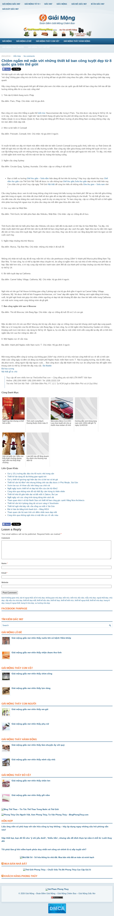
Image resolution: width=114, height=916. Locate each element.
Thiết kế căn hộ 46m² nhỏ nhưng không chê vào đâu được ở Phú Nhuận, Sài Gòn (42, 482)
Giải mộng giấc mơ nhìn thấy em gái (30, 709)
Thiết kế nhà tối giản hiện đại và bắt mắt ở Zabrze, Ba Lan (32, 494)
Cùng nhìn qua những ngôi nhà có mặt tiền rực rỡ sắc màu (32, 515)
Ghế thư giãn (68, 181)
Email (4, 573)
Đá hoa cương (7, 369)
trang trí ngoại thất (12, 603)
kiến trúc (41, 113)
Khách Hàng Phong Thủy (20, 876)
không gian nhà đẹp (54, 598)
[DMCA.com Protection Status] (57, 913)
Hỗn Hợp (17, 56)
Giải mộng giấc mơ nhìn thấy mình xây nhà (33, 759)
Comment (5, 538)
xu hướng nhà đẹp (42, 603)
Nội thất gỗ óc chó (9, 372)
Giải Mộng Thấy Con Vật (47, 41)
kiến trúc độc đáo (77, 598)
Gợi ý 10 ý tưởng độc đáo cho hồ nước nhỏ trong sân (30, 473)
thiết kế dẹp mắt (29, 600)
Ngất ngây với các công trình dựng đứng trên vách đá (30, 497)
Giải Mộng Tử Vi (32, 4)
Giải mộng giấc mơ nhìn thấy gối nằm (31, 795)
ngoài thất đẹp (102, 598)
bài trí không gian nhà (10, 598)
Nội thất (51, 184)
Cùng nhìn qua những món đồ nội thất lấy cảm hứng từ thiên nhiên (36, 491)
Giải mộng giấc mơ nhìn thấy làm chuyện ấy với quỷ (38, 745)
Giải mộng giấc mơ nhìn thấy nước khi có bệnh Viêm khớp (41, 638)
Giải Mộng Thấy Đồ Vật (39, 47)
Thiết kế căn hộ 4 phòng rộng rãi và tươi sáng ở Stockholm (33, 503)
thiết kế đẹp (55, 600)
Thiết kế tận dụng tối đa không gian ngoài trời (26, 476)
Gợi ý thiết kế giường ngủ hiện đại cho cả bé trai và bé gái (32, 479)
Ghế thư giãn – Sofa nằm (38, 178)
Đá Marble (47, 366)
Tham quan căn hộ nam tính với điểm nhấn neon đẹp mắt (32, 512)
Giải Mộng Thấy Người (13, 47)
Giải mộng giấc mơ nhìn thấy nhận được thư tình (37, 652)
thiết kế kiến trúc (67, 600)
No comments (29, 56)
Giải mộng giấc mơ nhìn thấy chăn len (31, 780)
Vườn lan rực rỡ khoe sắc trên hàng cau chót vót (28, 485)
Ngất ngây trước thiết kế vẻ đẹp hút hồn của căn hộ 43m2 (32, 488)
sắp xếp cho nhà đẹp (13, 600)
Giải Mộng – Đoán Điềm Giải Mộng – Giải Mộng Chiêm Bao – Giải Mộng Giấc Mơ (60, 893)
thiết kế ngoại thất (82, 600)
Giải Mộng (7, 41)
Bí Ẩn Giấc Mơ (97, 4)
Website (4, 582)
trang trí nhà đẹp (27, 603)
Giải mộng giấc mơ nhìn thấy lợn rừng (31, 688)
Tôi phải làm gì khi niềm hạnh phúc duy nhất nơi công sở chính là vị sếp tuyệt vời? (43, 849)
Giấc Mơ (48, 4)
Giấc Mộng (62, 4)
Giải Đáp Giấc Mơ (10, 9)
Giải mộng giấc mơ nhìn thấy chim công (32, 673)
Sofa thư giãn (81, 181)
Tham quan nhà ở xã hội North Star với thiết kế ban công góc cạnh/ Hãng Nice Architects (45, 500)
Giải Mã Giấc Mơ (79, 4)
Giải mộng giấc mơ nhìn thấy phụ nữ (30, 724)
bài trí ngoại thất (26, 598)
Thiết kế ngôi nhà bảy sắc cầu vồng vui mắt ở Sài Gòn (31, 506)
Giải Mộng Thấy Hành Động (77, 41)
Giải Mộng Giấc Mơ (11, 4)
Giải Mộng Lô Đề (23, 41)
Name (4, 563)
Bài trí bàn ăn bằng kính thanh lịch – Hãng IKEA (28, 509)
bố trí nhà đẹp (39, 598)
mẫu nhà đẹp (90, 598)
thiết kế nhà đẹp (96, 600)
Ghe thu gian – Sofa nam (94, 184)
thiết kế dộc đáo (43, 600)
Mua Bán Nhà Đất (15, 863)
